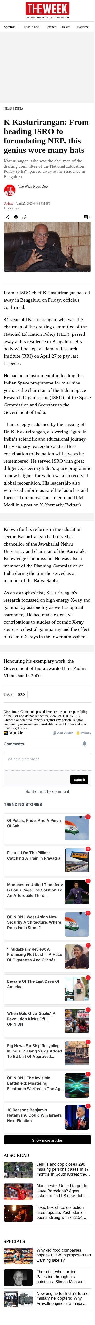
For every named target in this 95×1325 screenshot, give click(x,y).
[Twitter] (20, 193)
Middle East (31, 27)
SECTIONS (7, 12)
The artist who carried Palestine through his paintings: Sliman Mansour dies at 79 (61, 1279)
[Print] (15, 217)
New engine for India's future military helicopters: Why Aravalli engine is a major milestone (62, 1301)
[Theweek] (47, 8)
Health (66, 27)
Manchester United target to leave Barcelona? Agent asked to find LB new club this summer (64, 1193)
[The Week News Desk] (10, 190)
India (19, 108)
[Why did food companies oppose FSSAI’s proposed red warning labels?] (18, 1256)
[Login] (84, 13)
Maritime (82, 27)
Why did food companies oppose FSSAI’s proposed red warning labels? (64, 1255)
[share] (7, 217)
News (8, 108)
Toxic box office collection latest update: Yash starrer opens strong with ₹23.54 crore (61, 1215)
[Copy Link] (24, 217)
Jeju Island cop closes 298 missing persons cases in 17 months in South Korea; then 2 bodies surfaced (63, 1172)
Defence (50, 27)
